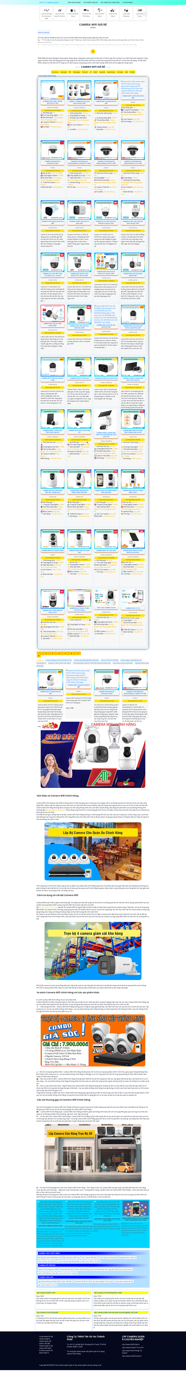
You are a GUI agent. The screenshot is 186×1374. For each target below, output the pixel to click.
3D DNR (132, 72)
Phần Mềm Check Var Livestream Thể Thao (79, 1222)
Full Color (85, 72)
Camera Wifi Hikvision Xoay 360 (48, 1273)
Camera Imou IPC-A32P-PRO (106, 550)
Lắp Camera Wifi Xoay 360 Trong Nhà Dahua (104, 1269)
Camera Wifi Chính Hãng (47, 76)
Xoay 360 (102, 72)
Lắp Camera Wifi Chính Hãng (110, 2)
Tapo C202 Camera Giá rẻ (106, 607)
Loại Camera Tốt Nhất (93, 1261)
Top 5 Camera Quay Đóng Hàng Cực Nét (71, 1261)
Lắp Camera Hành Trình (46, 1293)
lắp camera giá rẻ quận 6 (131, 1356)
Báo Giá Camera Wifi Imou (71, 1257)
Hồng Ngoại (76, 72)
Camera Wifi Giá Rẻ (93, 25)
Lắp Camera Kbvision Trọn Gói (47, 1285)
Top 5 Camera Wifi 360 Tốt (89, 1257)
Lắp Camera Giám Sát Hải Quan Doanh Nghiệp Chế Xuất (116, 1312)
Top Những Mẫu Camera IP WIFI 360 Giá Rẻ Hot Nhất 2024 (92, 663)
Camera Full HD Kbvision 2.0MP (48, 1269)
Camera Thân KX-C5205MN (109, 660)
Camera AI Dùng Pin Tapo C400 (106, 378)
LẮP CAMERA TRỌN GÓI (91, 2)
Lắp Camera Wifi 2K (126, 1269)
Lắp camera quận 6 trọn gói (132, 1347)
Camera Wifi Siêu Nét (66, 1269)
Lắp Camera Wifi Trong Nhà (68, 1273)
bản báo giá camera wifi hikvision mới (50, 1257)
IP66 (126, 72)
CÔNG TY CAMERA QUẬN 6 (49, 2)
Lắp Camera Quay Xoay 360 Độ (123, 663)
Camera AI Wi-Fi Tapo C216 (79, 378)
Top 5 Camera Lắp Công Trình (47, 1261)
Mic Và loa (55, 72)
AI (90, 72)
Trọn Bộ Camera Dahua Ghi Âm (123, 1281)
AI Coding (120, 72)
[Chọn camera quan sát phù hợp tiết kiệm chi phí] (145, 14)
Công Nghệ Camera (74, 2)
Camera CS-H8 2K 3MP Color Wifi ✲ (59, 663)
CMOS (95, 72)
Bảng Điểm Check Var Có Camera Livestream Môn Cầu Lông (135, 1219)
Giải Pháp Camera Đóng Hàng (50, 1226)
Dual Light (63, 72)
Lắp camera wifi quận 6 (131, 1344)
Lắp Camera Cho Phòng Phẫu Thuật (108, 1293)
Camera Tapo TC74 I (133, 608)
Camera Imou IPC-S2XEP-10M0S (53, 550)
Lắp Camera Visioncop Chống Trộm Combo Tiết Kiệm (55, 1281)
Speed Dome (111, 72)
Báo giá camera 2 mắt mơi (127, 1257)
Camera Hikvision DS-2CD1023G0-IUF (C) (59, 660)
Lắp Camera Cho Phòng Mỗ (47, 1312)
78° (70, 72)
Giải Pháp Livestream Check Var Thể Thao (107, 1220)
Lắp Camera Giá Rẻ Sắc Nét (82, 1281)
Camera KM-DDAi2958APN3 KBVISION (86, 660)
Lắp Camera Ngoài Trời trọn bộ (102, 1281)
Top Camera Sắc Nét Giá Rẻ (109, 1257)
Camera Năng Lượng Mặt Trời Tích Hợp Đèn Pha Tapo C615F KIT (106, 434)
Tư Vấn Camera (127, 2)
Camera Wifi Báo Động (81, 1269)
